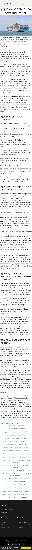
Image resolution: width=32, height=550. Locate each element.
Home (4, 522)
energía (21, 527)
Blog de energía (23, 522)
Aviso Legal (5, 527)
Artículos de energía (24, 525)
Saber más (4, 513)
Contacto (5, 525)
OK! (26, 547)
